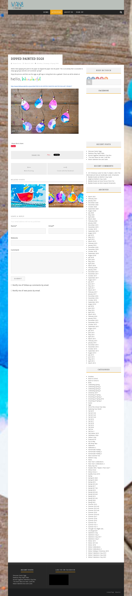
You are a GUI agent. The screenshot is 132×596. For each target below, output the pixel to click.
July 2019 (91, 235)
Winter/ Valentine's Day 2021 (97, 557)
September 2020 (93, 209)
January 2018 (92, 270)
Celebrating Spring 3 (94, 389)
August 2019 (92, 233)
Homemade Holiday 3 (95, 454)
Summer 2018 (92, 518)
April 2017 (91, 288)
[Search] (121, 12)
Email (51, 226)
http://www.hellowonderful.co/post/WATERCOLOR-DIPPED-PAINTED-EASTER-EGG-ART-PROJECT (41, 86)
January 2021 (92, 201)
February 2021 (92, 199)
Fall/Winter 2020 (93, 435)
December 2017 (93, 272)
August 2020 (92, 211)
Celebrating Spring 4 (94, 391)
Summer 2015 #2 (93, 506)
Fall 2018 (91, 423)
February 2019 (92, 243)
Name (14, 226)
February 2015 (92, 341)
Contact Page (110, 592)
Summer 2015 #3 (93, 508)
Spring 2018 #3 (93, 494)
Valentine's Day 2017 (94, 537)
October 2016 (92, 300)
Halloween (91, 445)
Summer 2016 (92, 512)
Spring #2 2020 (93, 478)
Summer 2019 (92, 521)
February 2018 (92, 268)
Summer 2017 (92, 516)
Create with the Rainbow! (65, 171)
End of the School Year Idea (97, 407)
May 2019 (91, 237)
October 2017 (92, 276)
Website (14, 238)
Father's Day (92, 437)
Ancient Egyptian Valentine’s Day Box (99, 155)
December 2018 (93, 247)
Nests (90, 460)
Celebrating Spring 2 (94, 387)
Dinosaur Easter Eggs (95, 151)
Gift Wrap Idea (92, 443)
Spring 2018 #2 (93, 492)
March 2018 (92, 265)
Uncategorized (92, 531)
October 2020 (92, 207)
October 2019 (92, 229)
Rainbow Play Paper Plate (96, 153)
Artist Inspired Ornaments (108, 183)
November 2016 (93, 298)
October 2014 (92, 349)
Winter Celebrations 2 (95, 549)
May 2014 (91, 359)
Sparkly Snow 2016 (94, 474)
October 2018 (92, 251)
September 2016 (93, 302)
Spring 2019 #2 (93, 498)
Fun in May (91, 441)
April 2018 (91, 263)
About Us (68, 12)
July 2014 (91, 355)
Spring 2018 (92, 490)
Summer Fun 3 (92, 525)
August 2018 (92, 255)
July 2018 (91, 257)
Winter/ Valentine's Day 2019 (97, 553)
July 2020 (91, 213)
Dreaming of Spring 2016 (51, 63)
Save (14, 146)
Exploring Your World (94, 409)
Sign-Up (79, 12)
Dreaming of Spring (94, 395)
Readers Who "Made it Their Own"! (99, 468)
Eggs (89, 405)
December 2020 (93, 203)
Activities (56, 12)
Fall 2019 (91, 425)
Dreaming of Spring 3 (95, 401)
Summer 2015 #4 (93, 510)
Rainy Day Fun (92, 466)
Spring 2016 (92, 482)
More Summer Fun (94, 456)
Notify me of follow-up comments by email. (31, 285)
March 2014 (92, 363)
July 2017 (91, 282)
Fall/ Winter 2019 (93, 433)
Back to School (93, 378)
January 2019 (92, 245)
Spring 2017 (92, 486)
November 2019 (93, 227)
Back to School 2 (93, 380)
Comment (15, 250)
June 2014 (91, 357)
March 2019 (92, 241)
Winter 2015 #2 (93, 543)
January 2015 (92, 343)
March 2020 (92, 219)
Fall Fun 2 (91, 431)
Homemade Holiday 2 (95, 452)
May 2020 (91, 215)
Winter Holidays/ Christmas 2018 (98, 551)
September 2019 (93, 231)
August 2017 (92, 280)
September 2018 (93, 253)
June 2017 (91, 284)
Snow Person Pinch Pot (107, 181)
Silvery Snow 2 (92, 472)
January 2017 (92, 294)
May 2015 (91, 334)
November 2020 (93, 205)
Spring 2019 (92, 496)
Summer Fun (92, 523)
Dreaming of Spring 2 (95, 397)
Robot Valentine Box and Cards (98, 159)
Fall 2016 (91, 419)
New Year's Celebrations (95, 462)
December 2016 (93, 296)
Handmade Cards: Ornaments (109, 175)
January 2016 (92, 318)
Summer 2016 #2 (93, 514)
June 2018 (91, 259)
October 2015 (92, 324)
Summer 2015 (92, 504)
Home (46, 12)
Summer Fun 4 (92, 527)
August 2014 (92, 353)
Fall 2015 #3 (92, 415)
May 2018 (91, 261)
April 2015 (91, 337)
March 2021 (92, 197)
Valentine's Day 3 (93, 539)
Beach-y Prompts (28, 201)
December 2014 (93, 345)
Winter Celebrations (94, 547)
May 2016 (91, 310)
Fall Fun (90, 429)
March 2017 (92, 290)
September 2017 (93, 278)
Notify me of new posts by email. (26, 290)
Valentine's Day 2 (93, 535)
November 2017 (93, 274)
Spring (90, 476)
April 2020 (91, 217)
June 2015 (91, 332)
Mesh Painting (29, 171)
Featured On (92, 439)
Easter (90, 403)
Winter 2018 (92, 545)
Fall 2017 (91, 421)
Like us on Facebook (65, 570)
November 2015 (93, 322)
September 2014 (93, 351)
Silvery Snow (92, 470)
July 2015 (91, 330)
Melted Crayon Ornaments (66, 201)
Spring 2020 (92, 500)
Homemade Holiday (94, 449)
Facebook (104, 90)
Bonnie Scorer (17, 63)
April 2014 (91, 361)
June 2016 (91, 308)
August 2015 (92, 328)
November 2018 (93, 249)
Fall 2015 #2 (92, 413)
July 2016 (91, 306)
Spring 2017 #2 (93, 488)
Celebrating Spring (94, 385)
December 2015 (93, 320)
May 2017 (91, 286)
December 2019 (93, 225)
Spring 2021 (92, 502)
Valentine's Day (93, 533)
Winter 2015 (92, 541)
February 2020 (92, 221)
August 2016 (92, 304)
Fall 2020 (91, 427)
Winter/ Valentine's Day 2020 (97, 555)
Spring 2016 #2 (93, 484)
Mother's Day (92, 458)
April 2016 (91, 312)
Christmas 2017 (93, 393)
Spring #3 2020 (93, 480)
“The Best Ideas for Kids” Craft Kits (99, 157)
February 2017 (92, 292)
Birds (89, 383)
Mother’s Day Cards (106, 177)
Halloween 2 (92, 447)
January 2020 (92, 223)
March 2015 (92, 339)
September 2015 (93, 326)
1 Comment (40, 204)
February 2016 (92, 316)
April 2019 (91, 239)
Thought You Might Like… (96, 529)
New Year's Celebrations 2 (96, 464)
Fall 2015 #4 (92, 417)
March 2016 (92, 314)
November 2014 (93, 347)
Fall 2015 (91, 411)
